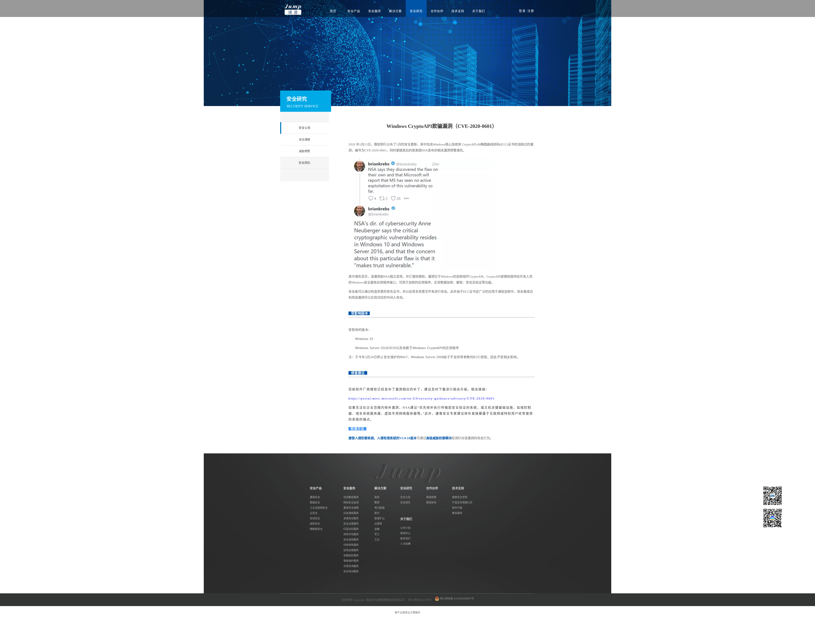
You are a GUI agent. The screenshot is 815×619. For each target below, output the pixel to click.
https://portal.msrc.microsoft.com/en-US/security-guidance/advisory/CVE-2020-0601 (421, 398)
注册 (530, 11)
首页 (333, 11)
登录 (522, 11)
